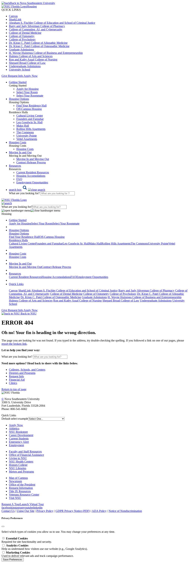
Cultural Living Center (29, 115)
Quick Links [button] (16, 284)
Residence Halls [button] (18, 240)
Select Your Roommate (29, 95)
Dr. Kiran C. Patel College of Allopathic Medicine (38, 42)
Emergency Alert (19, 441)
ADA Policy (99, 510)
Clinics (13, 383)
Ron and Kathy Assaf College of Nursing (33, 59)
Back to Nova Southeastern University (32, 3)
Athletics (14, 428)
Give (4, 75)
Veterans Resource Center (24, 494)
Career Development (21, 435)
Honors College (18, 464)
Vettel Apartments (26, 139)
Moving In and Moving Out (32, 159)
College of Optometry (22, 36)
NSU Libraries (17, 468)
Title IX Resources (20, 491)
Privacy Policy (44, 510)
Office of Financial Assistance (26, 454)
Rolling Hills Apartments (30, 129)
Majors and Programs (21, 471)
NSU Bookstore (18, 431)
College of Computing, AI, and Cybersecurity (35, 29)
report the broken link (14, 343)
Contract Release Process (31, 162)
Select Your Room (27, 92)
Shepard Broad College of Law (27, 62)
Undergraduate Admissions (25, 66)
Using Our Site (25, 510)
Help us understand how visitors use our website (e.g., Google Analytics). (44, 547)
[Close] (2, 526)
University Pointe (26, 135)
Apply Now (31, 75)
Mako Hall (22, 125)
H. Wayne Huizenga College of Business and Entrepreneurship (46, 52)
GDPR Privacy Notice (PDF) (72, 510)
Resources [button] (15, 165)
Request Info (15, 75)
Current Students (19, 438)
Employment (16, 445)
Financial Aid (17, 379)
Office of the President (22, 484)
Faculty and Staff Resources (25, 451)
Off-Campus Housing (29, 108)
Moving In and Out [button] (20, 152)
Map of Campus (18, 477)
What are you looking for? (24, 193)
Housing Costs (25, 149)
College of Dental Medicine (25, 32)
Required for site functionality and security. (26, 540)
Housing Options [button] (19, 98)
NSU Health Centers (21, 461)
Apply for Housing (27, 88)
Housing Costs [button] (17, 142)
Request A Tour (10, 504)
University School (19, 69)
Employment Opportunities (32, 182)
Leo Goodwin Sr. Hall (29, 122)
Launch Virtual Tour (32, 504)
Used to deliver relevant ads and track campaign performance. (37, 554)
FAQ (19, 179)
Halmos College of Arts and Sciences (31, 56)
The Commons (25, 132)
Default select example (14, 418)
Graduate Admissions (21, 49)
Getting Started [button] (18, 82)
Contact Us (8, 510)
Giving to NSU (18, 458)
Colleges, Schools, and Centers (27, 369)
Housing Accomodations (30, 175)
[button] (27, 189)
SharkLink (15, 19)
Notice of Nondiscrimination (125, 510)
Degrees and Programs (22, 373)
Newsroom (15, 481)
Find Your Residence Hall (31, 105)
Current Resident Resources (32, 172)
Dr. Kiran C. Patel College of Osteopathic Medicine (39, 46)
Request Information (21, 487)
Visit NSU (15, 497)
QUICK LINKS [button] (11, 9)
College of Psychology (22, 39)
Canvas (13, 16)
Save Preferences (12, 559)
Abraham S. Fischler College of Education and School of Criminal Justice (52, 22)
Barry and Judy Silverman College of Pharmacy (37, 26)
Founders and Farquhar (30, 119)
